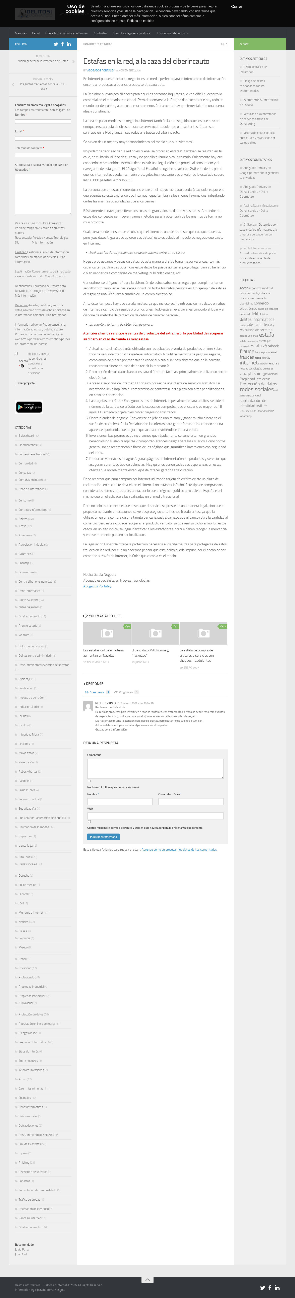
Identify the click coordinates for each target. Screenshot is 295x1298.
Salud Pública (27, 790)
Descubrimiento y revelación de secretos (44, 665)
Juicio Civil (21, 1254)
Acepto (23, 363)
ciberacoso (266, 293)
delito (255, 313)
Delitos (23, 519)
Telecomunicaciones (31, 1070)
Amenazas (25, 535)
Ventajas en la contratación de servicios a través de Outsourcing (258, 119)
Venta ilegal (26, 845)
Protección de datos (31, 1014)
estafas (257, 346)
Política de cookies (140, 21)
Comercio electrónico (32, 454)
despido (243, 336)
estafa (266, 334)
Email (19, 131)
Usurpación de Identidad (34, 827)
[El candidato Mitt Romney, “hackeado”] (155, 633)
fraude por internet (266, 352)
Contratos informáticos (33, 510)
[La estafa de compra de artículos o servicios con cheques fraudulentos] (204, 633)
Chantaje (24, 563)
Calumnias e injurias (31, 1088)
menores (272, 363)
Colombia (24, 938)
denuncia (244, 325)
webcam (24, 635)
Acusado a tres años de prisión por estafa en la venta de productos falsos (259, 258)
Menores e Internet (31, 912)
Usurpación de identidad (34, 1209)
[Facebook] (62, 44)
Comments (99, 692)
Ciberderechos (28, 445)
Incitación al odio (29, 707)
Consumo (25, 500)
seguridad (253, 395)
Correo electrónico (170, 794)
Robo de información (32, 489)
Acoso (22, 526)
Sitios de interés (29, 1051)
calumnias (245, 293)
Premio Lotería (28, 625)
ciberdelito (261, 298)
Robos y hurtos (28, 771)
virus (271, 411)
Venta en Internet (30, 1218)
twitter (261, 405)
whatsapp (245, 416)
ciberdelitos (246, 303)
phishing (256, 373)
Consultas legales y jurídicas (131, 33)
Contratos (100, 33)
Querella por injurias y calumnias (66, 33)
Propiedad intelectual (32, 996)
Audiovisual (26, 1003)
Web (90, 808)
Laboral (23, 894)
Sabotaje (24, 781)
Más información (42, 242)
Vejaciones (25, 836)
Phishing (24, 1162)
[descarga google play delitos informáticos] (29, 413)
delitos (265, 314)
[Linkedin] (68, 44)
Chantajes (25, 1098)
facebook (271, 346)
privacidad (271, 374)
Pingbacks (128, 692)
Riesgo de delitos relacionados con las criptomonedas (252, 86)
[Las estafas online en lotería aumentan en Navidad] (107, 633)
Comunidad (26, 463)
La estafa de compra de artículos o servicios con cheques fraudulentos (197, 655)
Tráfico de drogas (29, 1199)
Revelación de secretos (33, 1172)
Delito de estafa (28, 600)
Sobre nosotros (28, 1061)
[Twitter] (56, 44)
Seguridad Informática (32, 1042)
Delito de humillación (32, 646)
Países (23, 931)
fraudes (247, 357)
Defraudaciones (28, 1125)
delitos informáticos (257, 319)
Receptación (26, 762)
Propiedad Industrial (31, 986)
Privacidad (25, 968)
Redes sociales (28, 864)
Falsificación (26, 688)
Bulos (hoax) (26, 435)
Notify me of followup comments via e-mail (113, 787)
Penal (36, 33)
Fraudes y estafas (98, 44)
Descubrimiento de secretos (36, 1135)
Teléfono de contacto (29, 148)
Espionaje (25, 679)
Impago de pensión (31, 697)
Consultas (25, 473)
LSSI (21, 903)
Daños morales (28, 1116)
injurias (266, 357)
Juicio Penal (22, 1249)
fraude (247, 351)
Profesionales (27, 977)
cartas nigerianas (29, 607)
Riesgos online (28, 1033)
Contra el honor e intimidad (35, 581)
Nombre (93, 794)
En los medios (27, 885)
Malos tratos (26, 753)
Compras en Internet (32, 480)
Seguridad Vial (27, 808)
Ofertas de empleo (30, 616)
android (268, 288)
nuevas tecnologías (251, 368)
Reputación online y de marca (37, 1024)
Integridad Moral (29, 734)
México (23, 947)
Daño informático (29, 591)
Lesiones (24, 744)
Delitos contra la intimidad (35, 655)
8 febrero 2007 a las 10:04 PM (137, 703)
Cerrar (237, 6)
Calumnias (25, 554)
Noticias (23, 922)
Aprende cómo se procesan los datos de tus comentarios (179, 849)
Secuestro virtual (29, 799)
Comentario (94, 755)
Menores (20, 33)
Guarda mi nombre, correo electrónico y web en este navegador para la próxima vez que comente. (145, 828)
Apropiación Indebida (32, 544)
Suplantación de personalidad (37, 1190)
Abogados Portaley (101, 70)
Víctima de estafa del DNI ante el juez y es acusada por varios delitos (257, 137)
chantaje (255, 293)
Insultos (24, 725)
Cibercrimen (26, 572)
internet (249, 362)
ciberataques (247, 298)
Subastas (24, 1181)
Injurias (23, 716)
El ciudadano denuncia (170, 33)
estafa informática (249, 341)
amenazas (256, 288)
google (257, 357)
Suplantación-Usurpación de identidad (42, 818)
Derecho (24, 875)
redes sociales (257, 389)
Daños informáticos (31, 1107)
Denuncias (25, 857)
